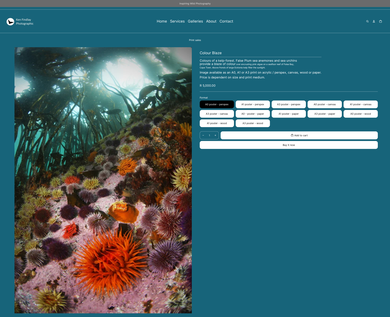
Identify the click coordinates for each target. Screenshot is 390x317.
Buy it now (289, 144)
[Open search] (367, 21)
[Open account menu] (373, 21)
